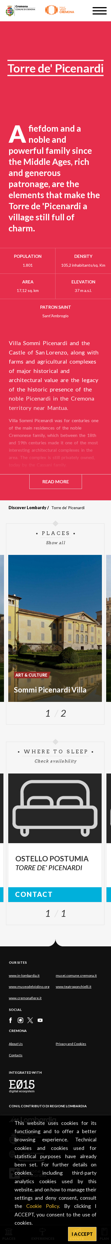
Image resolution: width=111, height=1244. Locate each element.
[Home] (40, 10)
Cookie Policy (42, 1206)
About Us (16, 1044)
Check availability (55, 761)
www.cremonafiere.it (25, 998)
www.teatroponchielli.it (73, 986)
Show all (55, 542)
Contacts (15, 1055)
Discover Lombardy (27, 507)
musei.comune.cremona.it (76, 975)
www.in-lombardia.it (24, 975)
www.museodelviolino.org (29, 986)
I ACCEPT (82, 1234)
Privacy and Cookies (71, 1044)
